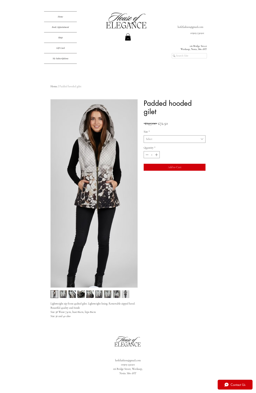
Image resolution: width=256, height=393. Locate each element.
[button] (128, 37)
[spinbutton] (151, 154)
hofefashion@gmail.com (190, 27)
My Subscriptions (60, 58)
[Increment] (156, 154)
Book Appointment (60, 27)
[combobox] (174, 139)
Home (60, 16)
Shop (60, 37)
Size (147, 131)
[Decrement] (146, 154)
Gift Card (60, 48)
